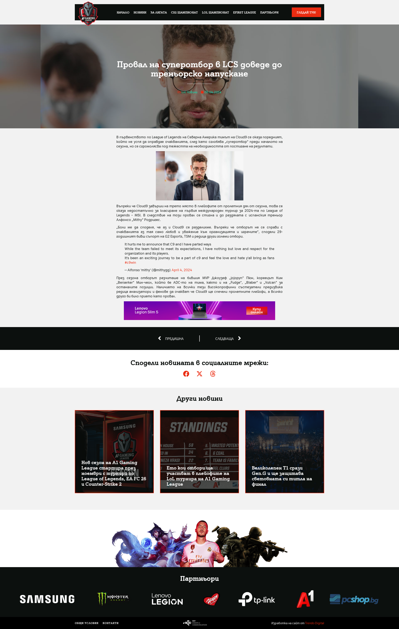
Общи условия (87, 623)
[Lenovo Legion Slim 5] (199, 318)
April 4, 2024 (182, 269)
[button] (186, 373)
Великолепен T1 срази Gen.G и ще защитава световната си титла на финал (282, 476)
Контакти (111, 623)
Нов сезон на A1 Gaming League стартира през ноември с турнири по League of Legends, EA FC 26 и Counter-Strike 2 (113, 473)
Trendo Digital (314, 623)
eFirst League (244, 12)
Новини (140, 12)
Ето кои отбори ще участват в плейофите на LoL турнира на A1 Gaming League (198, 476)
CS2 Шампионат (184, 12)
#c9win (130, 262)
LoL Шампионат (215, 12)
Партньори (269, 12)
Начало (123, 12)
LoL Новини (189, 92)
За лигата (158, 12)
